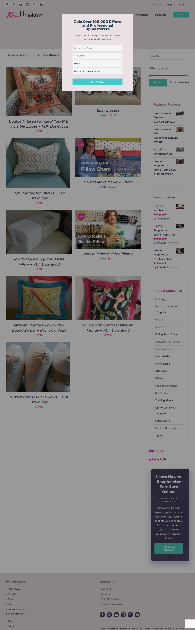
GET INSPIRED (97, 82)
